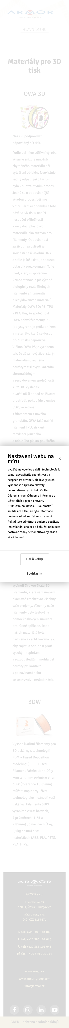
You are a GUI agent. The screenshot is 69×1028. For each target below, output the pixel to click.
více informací (16, 537)
